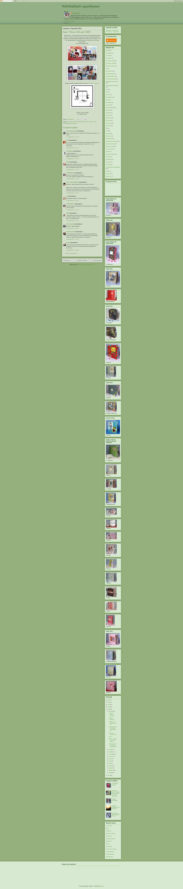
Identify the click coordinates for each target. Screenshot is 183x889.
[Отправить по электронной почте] (80, 119)
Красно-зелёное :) (112, 719)
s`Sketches (108, 831)
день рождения (110, 107)
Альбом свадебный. (115, 799)
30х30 (107, 55)
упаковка (108, 156)
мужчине (108, 133)
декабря (111, 711)
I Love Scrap (109, 825)
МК (107, 128)
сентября (111, 754)
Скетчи (108, 843)
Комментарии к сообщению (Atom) (86, 264)
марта (110, 768)
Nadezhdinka (69, 151)
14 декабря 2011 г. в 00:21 (72, 228)
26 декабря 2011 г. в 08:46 (72, 250)
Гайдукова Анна (70, 231)
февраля (111, 770)
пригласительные (110, 144)
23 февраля (109, 53)
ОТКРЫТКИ (109, 138)
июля (110, 758)
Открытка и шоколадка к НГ (112, 723)
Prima (107, 828)
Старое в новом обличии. (111, 715)
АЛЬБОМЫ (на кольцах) (112, 81)
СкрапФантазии (110, 854)
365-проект (109, 58)
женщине (108, 110)
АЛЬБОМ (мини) (110, 73)
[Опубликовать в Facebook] (84, 119)
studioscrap (109, 836)
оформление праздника (112, 141)
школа (107, 171)
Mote (67, 140)
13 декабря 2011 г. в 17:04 (72, 169)
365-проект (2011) (110, 63)
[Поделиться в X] (83, 119)
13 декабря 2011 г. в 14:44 (72, 137)
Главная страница (82, 260)
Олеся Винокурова (71, 131)
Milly (67, 213)
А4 (106, 68)
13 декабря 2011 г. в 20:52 (72, 200)
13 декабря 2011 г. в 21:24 (72, 220)
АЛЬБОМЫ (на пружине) (112, 85)
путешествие (109, 149)
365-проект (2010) (72, 121)
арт (107, 89)
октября (111, 752)
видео (107, 99)
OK (67, 196)
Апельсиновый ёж (110, 838)
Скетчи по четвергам (111, 849)
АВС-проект (109, 71)
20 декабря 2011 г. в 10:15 (72, 239)
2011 (109, 709)
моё (87, 121)
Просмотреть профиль (69, 21)
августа (111, 756)
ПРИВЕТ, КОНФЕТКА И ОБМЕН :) (115, 807)
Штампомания (109, 856)
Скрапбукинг (66, 22)
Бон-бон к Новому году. (113, 733)
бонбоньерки (109, 97)
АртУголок (108, 841)
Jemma (68, 242)
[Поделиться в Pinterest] (86, 119)
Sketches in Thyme (110, 833)
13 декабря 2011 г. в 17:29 (72, 178)
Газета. (110, 736)
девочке (108, 105)
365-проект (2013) (110, 66)
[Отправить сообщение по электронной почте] (78, 119)
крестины (108, 120)
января (111, 772)
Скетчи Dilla (109, 846)
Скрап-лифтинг (110, 851)
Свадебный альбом (115, 784)
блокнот (108, 94)
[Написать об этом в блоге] (82, 119)
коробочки (108, 118)
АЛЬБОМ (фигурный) (111, 79)
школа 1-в (108, 173)
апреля (111, 765)
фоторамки (109, 159)
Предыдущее (97, 260)
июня (110, 761)
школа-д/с (108, 176)
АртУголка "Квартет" (93, 83)
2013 (109, 704)
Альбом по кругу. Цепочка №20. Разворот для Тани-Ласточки (116, 793)
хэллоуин (108, 164)
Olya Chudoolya (70, 224)
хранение (108, 162)
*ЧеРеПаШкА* (76, 13)
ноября (111, 749)
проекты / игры (92, 121)
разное (107, 151)
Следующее (66, 260)
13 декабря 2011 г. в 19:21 (72, 193)
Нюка (67, 162)
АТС (107, 92)
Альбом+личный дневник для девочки (113, 745)
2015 (109, 700)
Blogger (102, 886)
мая (110, 763)
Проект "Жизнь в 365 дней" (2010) (113, 740)
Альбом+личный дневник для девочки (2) (113, 729)
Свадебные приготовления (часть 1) (116, 814)
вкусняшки (109, 102)
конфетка (108, 115)
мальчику (108, 125)
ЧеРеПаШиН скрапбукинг (81, 6)
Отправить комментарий (71, 253)
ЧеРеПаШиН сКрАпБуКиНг (70, 123)
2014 (109, 702)
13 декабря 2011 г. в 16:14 (72, 158)
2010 (109, 775)
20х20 (107, 50)
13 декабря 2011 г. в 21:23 (72, 209)
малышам (108, 123)
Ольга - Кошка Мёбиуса (72, 182)
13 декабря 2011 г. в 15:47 (72, 147)
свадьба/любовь (110, 154)
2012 (109, 707)
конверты (108, 112)
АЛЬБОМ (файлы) (81, 121)
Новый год (109, 136)
